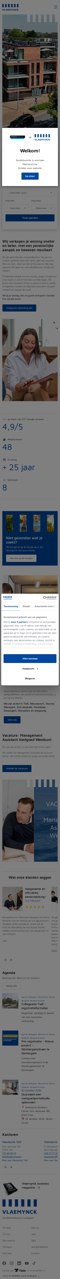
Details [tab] (26, 606)
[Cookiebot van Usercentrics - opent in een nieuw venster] (43, 598)
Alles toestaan (30, 658)
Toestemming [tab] (11, 606)
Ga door (30, 176)
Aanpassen (28, 668)
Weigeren (30, 678)
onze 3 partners (19, 622)
